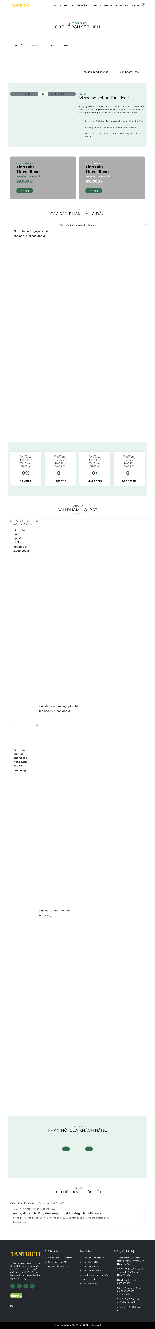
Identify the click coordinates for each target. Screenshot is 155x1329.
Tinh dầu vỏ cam (91, 1266)
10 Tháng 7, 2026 (48, 1209)
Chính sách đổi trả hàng (60, 1258)
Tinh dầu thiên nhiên (93, 1258)
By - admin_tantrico (25, 1209)
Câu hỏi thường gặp (124, 5)
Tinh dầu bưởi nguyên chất (30, 231)
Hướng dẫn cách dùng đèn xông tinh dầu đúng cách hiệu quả (57, 1213)
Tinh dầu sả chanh (92, 1271)
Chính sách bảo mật (58, 1262)
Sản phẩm (82, 5)
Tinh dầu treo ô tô (60, 45)
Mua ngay (24, 191)
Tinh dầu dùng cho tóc (94, 71)
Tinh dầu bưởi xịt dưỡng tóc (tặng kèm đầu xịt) (20, 758)
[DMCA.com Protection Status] (16, 1295)
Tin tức (97, 5)
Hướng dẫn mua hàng (59, 1266)
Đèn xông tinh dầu (92, 1279)
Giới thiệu (69, 5)
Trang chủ (56, 5)
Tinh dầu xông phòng (26, 45)
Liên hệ (108, 5)
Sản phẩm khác (129, 71)
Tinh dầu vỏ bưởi (91, 1262)
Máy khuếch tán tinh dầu (96, 1275)
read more (18, 1222)
